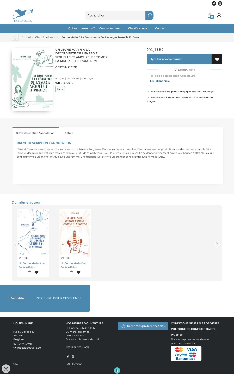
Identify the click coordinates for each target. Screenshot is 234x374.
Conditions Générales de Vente (195, 323)
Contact (160, 28)
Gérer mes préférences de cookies (147, 326)
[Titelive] (117, 370)
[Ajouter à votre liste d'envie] (217, 59)
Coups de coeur (110, 28)
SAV (15, 364)
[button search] (149, 15)
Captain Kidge (66, 67)
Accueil (26, 37)
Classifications (44, 37)
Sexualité (17, 298)
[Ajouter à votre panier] (29, 272)
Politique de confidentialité (193, 329)
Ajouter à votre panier (165, 59)
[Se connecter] (219, 15)
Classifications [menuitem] (138, 28)
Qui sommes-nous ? (81, 28)
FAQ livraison (74, 364)
